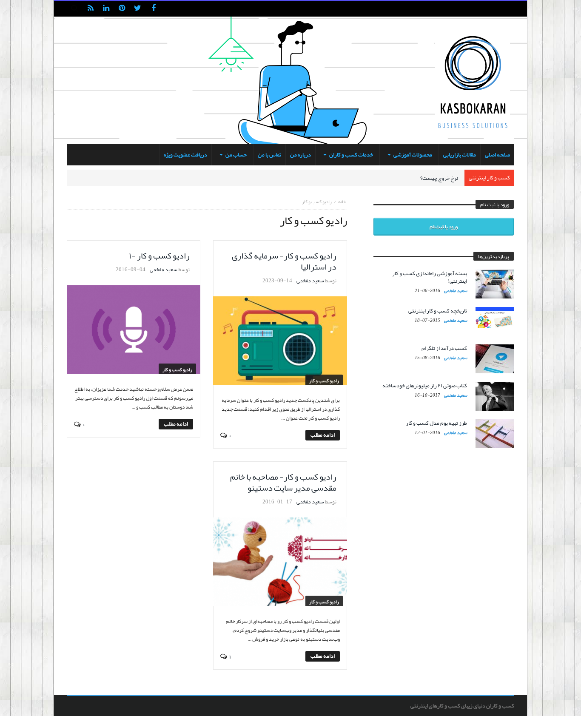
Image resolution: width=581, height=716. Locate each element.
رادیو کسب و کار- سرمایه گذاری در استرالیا (284, 261)
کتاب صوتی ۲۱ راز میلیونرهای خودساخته (424, 385)
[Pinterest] (122, 9)
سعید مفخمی (310, 280)
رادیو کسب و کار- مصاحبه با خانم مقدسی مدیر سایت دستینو (283, 482)
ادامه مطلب (322, 435)
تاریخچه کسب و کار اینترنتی (437, 310)
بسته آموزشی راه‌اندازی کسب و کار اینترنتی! (429, 277)
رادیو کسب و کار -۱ (159, 255)
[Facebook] (153, 9)
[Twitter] (137, 9)
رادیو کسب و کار (324, 380)
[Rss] (90, 9)
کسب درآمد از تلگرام (444, 348)
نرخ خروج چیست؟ (439, 178)
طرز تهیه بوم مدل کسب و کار (436, 423)
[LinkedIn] (106, 9)
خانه (342, 201)
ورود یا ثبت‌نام (444, 227)
